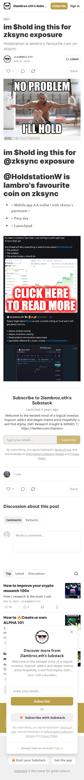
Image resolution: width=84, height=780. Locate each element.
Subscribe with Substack (45, 717)
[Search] (76, 573)
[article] (42, 596)
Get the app (63, 760)
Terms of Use (62, 450)
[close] (71, 631)
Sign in (75, 6)
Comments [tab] (13, 520)
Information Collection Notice (45, 454)
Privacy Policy (49, 736)
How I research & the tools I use (27, 596)
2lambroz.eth (23, 56)
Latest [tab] (19, 574)
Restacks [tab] (32, 520)
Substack (20, 771)
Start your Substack (30, 760)
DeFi (6, 19)
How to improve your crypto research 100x (28, 588)
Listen (74, 59)
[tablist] (22, 520)
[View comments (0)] (23, 71)
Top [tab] (8, 574)
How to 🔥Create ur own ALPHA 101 (25, 620)
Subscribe (59, 6)
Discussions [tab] (36, 574)
